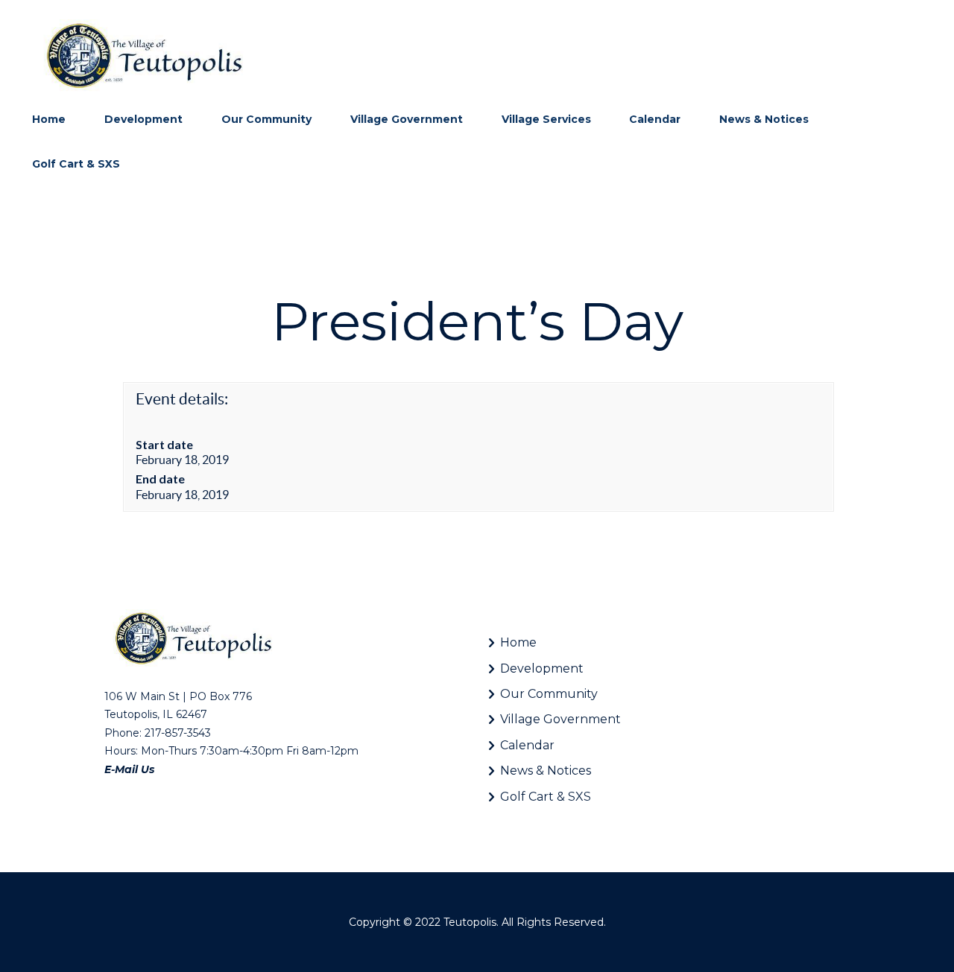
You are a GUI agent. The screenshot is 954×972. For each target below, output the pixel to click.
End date (160, 478)
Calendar (527, 745)
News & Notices (545, 770)
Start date (164, 444)
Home (518, 642)
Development (542, 668)
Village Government (560, 719)
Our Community (549, 694)
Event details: (182, 398)
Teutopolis (469, 922)
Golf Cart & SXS (545, 797)
